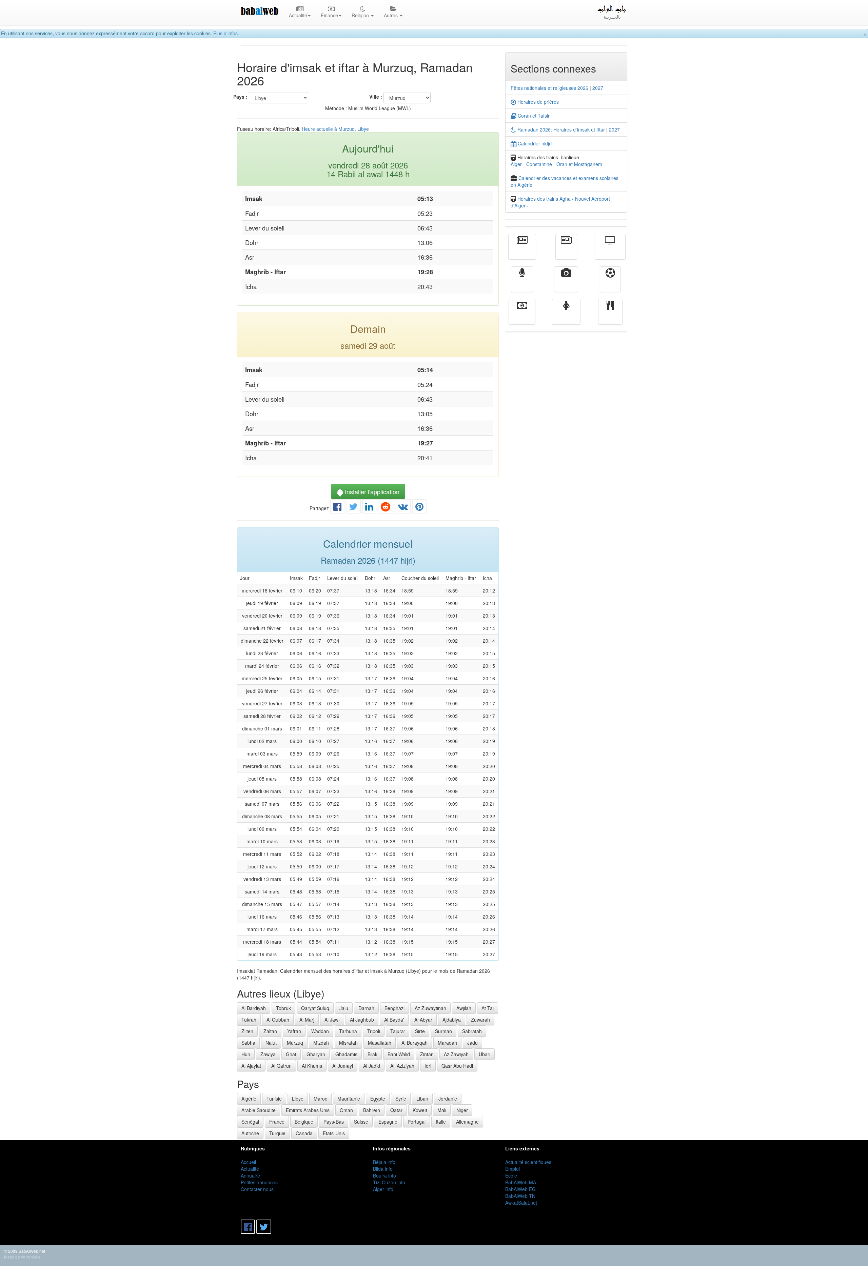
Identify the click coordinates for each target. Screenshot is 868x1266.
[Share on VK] (403, 508)
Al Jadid (371, 1065)
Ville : (375, 96)
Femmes (566, 316)
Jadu (472, 1042)
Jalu (343, 1008)
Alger (516, 164)
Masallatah (379, 1042)
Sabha (248, 1042)
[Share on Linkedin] (369, 508)
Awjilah (463, 1008)
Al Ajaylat (251, 1065)
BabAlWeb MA (520, 1182)
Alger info (383, 1189)
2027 (597, 87)
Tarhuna (348, 1031)
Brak (372, 1054)
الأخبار (566, 251)
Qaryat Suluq (315, 1008)
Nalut (271, 1042)
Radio (522, 284)
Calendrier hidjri (534, 143)
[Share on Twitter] (353, 508)
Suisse (361, 1121)
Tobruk (283, 1008)
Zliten (247, 1031)
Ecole (511, 1175)
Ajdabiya (451, 1019)
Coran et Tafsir (533, 115)
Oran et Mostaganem (579, 164)
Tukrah (248, 1019)
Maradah (447, 1042)
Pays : (240, 96)
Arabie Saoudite (258, 1110)
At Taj (487, 1008)
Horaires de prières (537, 101)
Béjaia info (384, 1162)
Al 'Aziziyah (402, 1065)
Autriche (250, 1133)
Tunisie (274, 1098)
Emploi (512, 1168)
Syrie (400, 1098)
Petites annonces (259, 1182)
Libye (297, 1098)
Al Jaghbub (362, 1019)
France (276, 1121)
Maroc (320, 1098)
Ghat (291, 1054)
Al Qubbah (278, 1019)
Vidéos (566, 284)
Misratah (348, 1042)
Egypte (377, 1098)
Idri (428, 1065)
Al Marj (306, 1019)
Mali (441, 1110)
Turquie (277, 1133)
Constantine (539, 164)
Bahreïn (371, 1110)
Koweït (420, 1110)
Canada (304, 1133)
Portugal (417, 1121)
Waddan (320, 1031)
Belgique (304, 1121)
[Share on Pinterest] (419, 508)
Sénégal (250, 1121)
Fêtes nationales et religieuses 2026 (549, 87)
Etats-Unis (334, 1133)
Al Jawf (332, 1019)
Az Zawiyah (456, 1054)
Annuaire (250, 1175)
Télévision (610, 251)
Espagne (387, 1121)
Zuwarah (480, 1019)
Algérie (248, 1098)
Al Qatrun (281, 1065)
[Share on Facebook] (337, 508)
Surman (443, 1031)
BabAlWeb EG (520, 1189)
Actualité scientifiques (528, 1162)
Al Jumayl (342, 1065)
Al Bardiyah (253, 1008)
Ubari (484, 1054)
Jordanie (447, 1098)
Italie (441, 1121)
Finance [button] (329, 15)
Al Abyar (423, 1019)
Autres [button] (391, 15)
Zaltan (270, 1031)
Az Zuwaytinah (430, 1008)
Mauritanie (348, 1098)
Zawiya (268, 1054)
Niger (462, 1110)
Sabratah (472, 1031)
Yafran (294, 1031)
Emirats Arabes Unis (308, 1110)
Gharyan (316, 1054)
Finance (522, 316)
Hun (245, 1054)
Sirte (420, 1031)
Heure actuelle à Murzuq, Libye (335, 128)
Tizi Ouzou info (389, 1182)
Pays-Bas (333, 1121)
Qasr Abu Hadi (457, 1065)
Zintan (427, 1054)
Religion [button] (361, 15)
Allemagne (467, 1121)
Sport (610, 284)
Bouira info (384, 1175)
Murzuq (295, 1042)
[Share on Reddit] (385, 508)
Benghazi (394, 1008)
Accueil (248, 1162)
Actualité (522, 251)
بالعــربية (612, 16)
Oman (346, 1110)
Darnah (366, 1008)
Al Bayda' (394, 1019)
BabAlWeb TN (520, 1195)
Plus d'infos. (226, 33)
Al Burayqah (414, 1042)
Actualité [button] (298, 15)
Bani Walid (399, 1054)
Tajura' (397, 1031)
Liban (422, 1098)
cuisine (610, 316)
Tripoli (373, 1031)
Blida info (383, 1168)
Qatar (396, 1110)
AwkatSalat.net (521, 1202)
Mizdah (321, 1042)
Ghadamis (346, 1054)
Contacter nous (257, 1189)
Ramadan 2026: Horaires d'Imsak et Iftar (560, 129)
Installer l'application (371, 491)
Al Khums (312, 1065)
